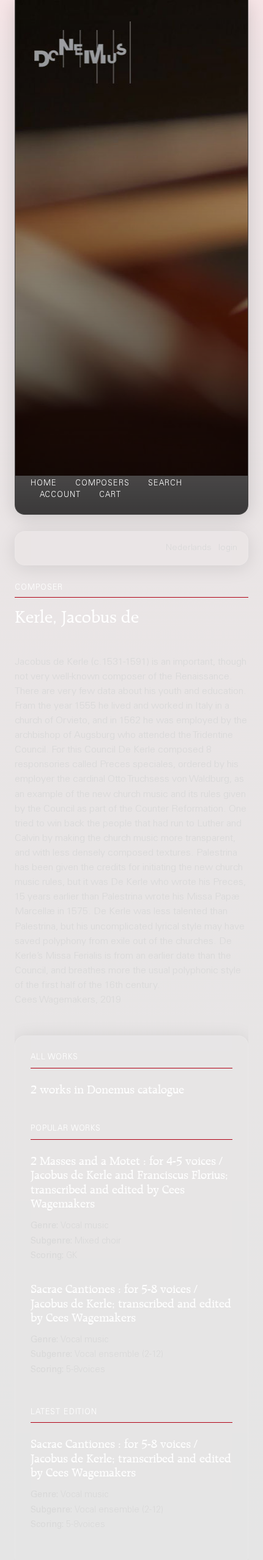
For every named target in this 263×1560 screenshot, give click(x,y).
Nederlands (189, 548)
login (227, 548)
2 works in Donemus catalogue (107, 1087)
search (165, 483)
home (44, 483)
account (60, 495)
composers (102, 483)
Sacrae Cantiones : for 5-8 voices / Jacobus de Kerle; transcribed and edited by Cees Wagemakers (131, 1301)
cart (110, 495)
